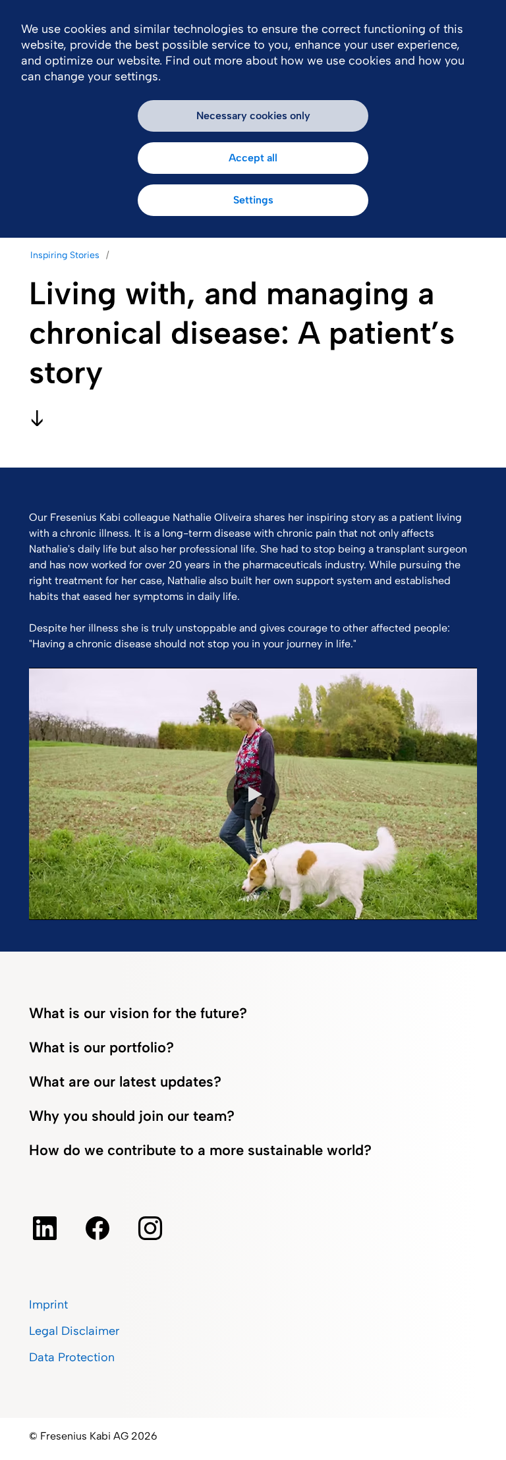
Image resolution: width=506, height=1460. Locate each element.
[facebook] (97, 1228)
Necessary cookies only (253, 115)
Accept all (253, 157)
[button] (253, 794)
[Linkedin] (45, 1228)
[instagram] (150, 1228)
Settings (253, 200)
